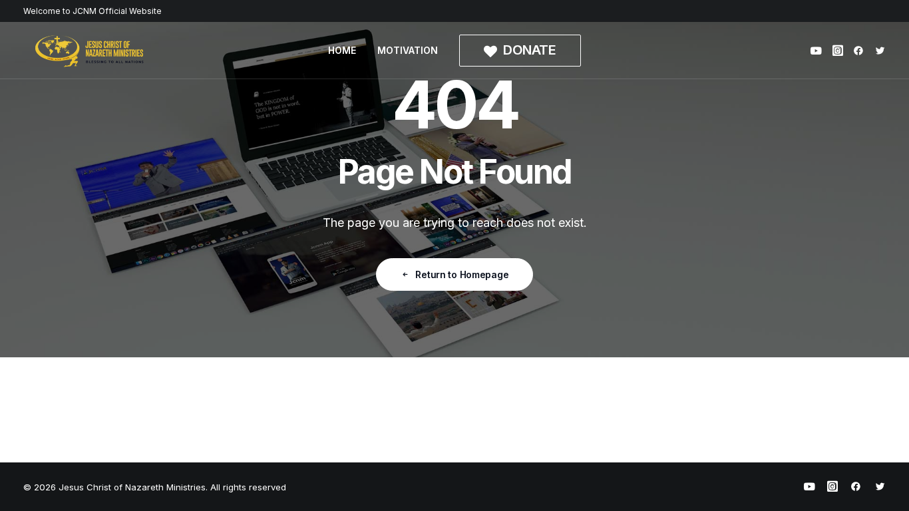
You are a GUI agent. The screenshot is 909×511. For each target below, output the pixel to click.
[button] (818, 50)
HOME (342, 50)
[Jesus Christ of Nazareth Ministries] (89, 50)
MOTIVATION (407, 50)
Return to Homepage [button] (461, 274)
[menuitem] (342, 50)
